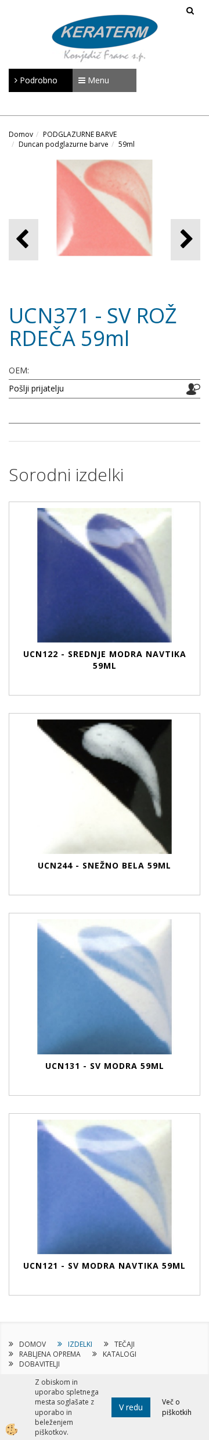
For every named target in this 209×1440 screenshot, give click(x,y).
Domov (21, 134)
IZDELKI (80, 1344)
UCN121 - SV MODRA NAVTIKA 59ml (104, 1265)
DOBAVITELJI (39, 1364)
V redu (131, 1407)
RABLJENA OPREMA (50, 1354)
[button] (185, 239)
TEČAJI (124, 1344)
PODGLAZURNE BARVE (80, 134)
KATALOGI (119, 1354)
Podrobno (37, 80)
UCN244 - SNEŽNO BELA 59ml (104, 865)
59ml (126, 144)
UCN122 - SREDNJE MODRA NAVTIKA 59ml (104, 659)
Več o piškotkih (177, 1407)
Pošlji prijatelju (36, 388)
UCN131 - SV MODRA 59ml (104, 1065)
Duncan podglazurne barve (64, 144)
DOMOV (32, 1344)
